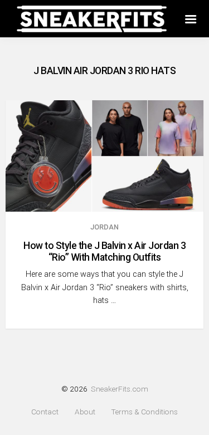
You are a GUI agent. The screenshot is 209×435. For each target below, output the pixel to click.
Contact (45, 412)
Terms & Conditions (144, 412)
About (85, 412)
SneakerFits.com (119, 388)
